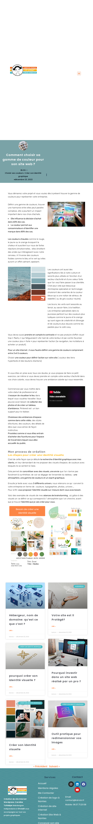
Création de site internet (47, 808)
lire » (11, 630)
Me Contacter (46, 793)
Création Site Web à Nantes (49, 816)
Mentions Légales (48, 788)
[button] (79, 73)
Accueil (42, 783)
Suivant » (54, 766)
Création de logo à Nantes (49, 799)
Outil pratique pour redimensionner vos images (66, 738)
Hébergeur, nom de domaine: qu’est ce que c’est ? (23, 619)
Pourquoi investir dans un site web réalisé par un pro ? (66, 677)
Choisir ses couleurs (14, 173)
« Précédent (40, 766)
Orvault (21, 808)
